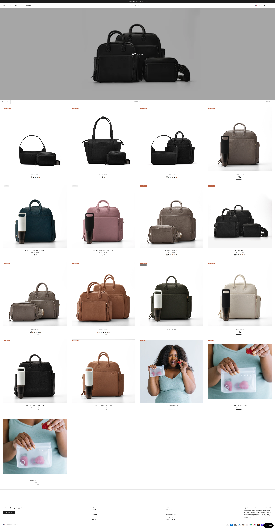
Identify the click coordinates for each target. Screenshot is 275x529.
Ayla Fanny (94, 514)
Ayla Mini (94, 509)
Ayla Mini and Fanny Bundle (35, 327)
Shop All (94, 519)
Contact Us (169, 509)
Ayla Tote (94, 512)
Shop (4, 5)
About (21, 5)
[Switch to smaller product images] (5, 102)
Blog (15, 5)
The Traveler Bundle (103, 173)
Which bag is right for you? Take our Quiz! (137, 1)
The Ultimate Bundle (239, 250)
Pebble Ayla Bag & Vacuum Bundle (239, 173)
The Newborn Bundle (171, 173)
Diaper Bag (94, 507)
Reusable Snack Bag (35, 480)
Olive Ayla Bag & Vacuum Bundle (171, 327)
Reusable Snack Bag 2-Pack (239, 405)
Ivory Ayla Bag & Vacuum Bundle (240, 327)
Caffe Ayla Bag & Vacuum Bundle (103, 405)
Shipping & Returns (171, 514)
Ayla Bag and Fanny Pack (172, 250)
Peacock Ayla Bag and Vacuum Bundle (35, 250)
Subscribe (29, 5)
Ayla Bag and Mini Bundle (103, 327)
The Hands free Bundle (35, 173)
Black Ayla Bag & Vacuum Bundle (35, 405)
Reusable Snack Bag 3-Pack (171, 405)
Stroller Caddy (95, 517)
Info (10, 5)
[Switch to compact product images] (7, 102)
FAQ (167, 512)
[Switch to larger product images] (2, 102)
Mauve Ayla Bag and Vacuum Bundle (103, 250)
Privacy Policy (169, 517)
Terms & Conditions (171, 519)
